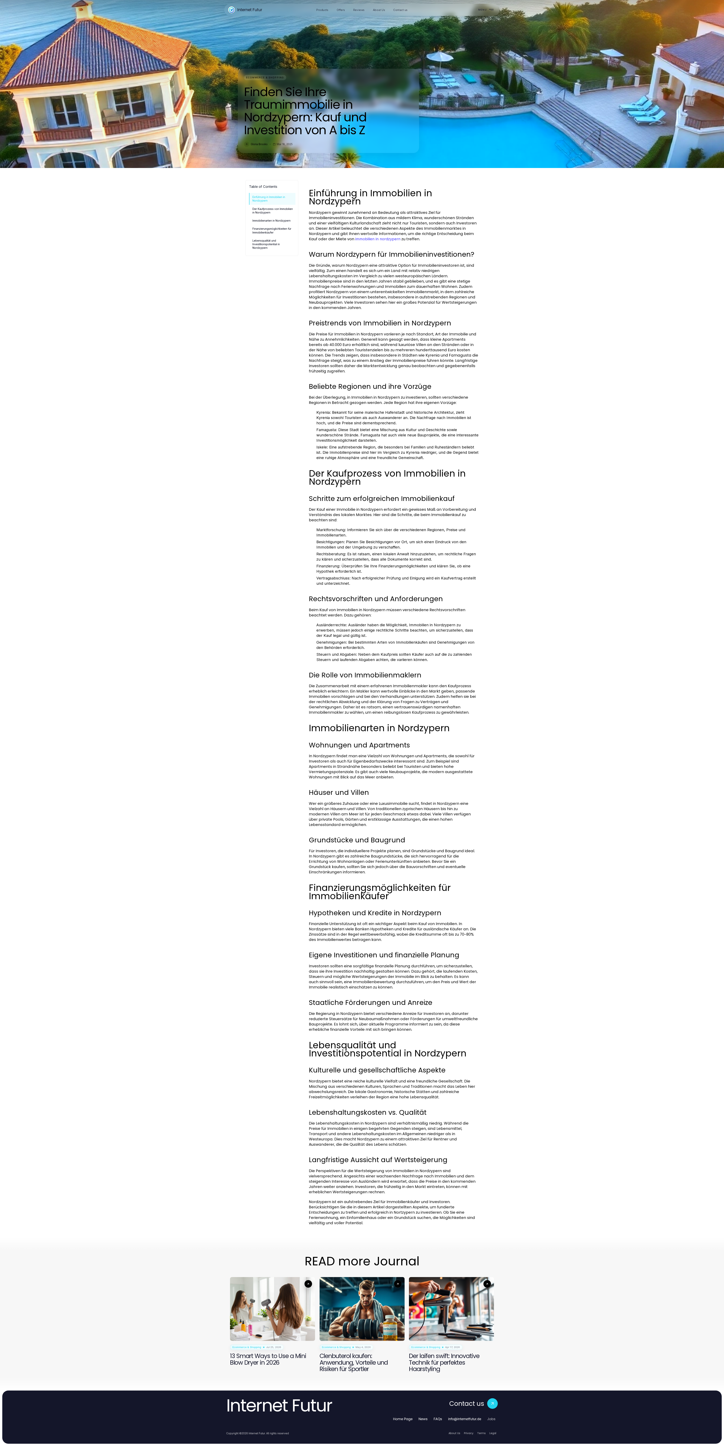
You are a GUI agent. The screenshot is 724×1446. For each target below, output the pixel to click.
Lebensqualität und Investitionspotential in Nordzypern (266, 244)
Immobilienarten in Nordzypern (271, 220)
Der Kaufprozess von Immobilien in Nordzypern (272, 210)
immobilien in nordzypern (377, 239)
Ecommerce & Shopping (265, 77)
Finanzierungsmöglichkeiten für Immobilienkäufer (271, 230)
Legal (492, 1433)
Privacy (468, 1433)
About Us (454, 1433)
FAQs (438, 1419)
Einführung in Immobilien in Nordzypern (268, 198)
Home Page (403, 1419)
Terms (481, 1433)
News (423, 1419)
